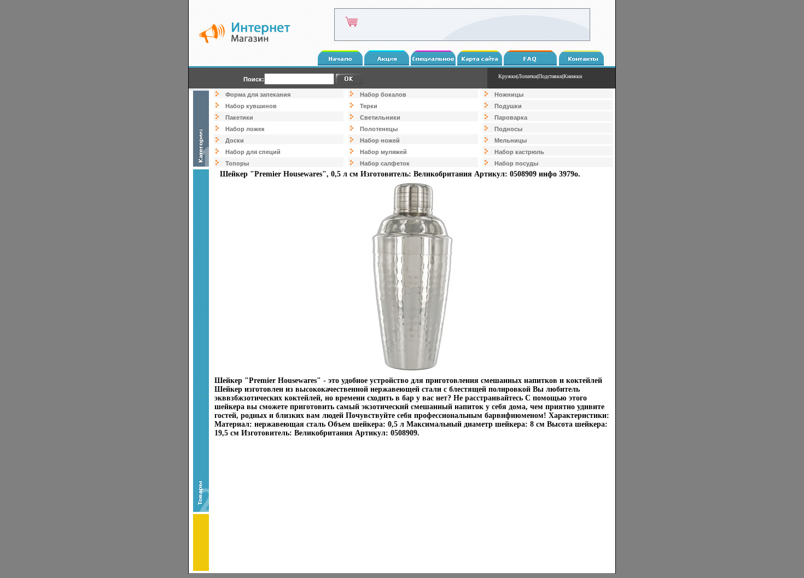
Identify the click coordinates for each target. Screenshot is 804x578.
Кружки (507, 76)
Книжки (572, 76)
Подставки (550, 76)
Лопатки (527, 76)
